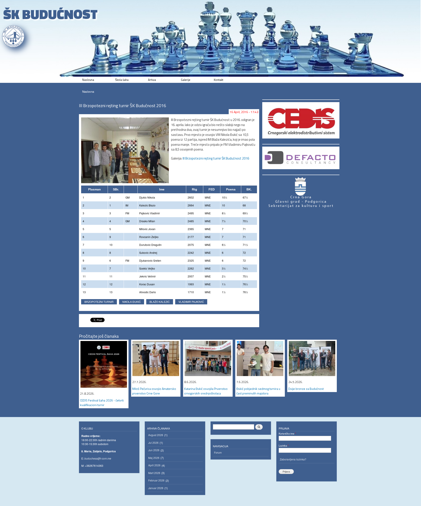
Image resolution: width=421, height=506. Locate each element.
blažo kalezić (160, 302)
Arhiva (152, 80)
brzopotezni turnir (99, 302)
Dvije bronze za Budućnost (306, 388)
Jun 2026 (153, 450)
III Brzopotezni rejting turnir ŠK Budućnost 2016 (216, 158)
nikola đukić (131, 302)
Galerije (185, 80)
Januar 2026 (155, 488)
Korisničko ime (287, 433)
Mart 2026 (154, 473)
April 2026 (154, 465)
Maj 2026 (153, 458)
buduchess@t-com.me (97, 458)
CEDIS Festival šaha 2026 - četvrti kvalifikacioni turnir (102, 402)
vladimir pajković (191, 302)
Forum (218, 452)
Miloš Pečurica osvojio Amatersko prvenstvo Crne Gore (154, 391)
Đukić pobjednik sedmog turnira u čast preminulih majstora (258, 391)
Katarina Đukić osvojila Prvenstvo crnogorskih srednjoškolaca (206, 391)
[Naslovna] (13, 36)
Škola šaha (121, 80)
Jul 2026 (153, 442)
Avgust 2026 (155, 435)
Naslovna (88, 80)
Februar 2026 (156, 480)
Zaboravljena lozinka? (293, 459)
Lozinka (284, 445)
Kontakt (218, 80)
